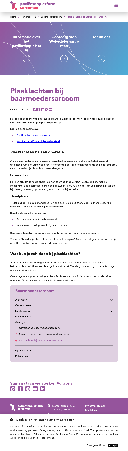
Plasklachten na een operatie (33, 135)
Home (13, 17)
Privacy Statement (96, 406)
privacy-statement (43, 438)
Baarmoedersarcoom (51, 17)
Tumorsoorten (28, 17)
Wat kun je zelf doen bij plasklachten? (38, 141)
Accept (113, 445)
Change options (95, 445)
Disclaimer (91, 410)
